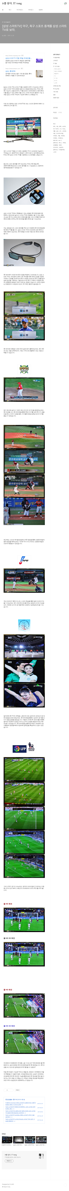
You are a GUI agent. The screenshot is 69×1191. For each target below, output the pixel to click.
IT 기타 (55, 78)
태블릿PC (56, 73)
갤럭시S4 (55, 142)
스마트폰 (55, 60)
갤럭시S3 (55, 149)
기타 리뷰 (55, 91)
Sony (64, 128)
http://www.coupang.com (12, 55)
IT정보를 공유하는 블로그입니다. (13, 1157)
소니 (61, 128)
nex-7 (59, 140)
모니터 (55, 80)
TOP (65, 1185)
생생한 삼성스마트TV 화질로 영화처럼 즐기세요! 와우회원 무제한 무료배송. (17, 61)
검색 (61, 3)
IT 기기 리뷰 (9, 1099)
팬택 (60, 126)
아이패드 (55, 138)
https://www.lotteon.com (12, 68)
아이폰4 (63, 135)
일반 (54, 94)
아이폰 (64, 142)
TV (13, 1099)
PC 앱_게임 (56, 89)
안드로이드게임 (59, 133)
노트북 (55, 83)
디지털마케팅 (56, 57)
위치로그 (30, 10)
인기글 (60, 112)
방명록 (41, 10)
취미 (54, 126)
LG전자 (64, 126)
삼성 (57, 131)
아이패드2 (60, 138)
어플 (59, 135)
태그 (10, 10)
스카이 (54, 152)
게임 (54, 133)
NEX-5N (55, 140)
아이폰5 (55, 135)
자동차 (60, 145)
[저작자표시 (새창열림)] (22, 1090)
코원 (57, 126)
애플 (54, 131)
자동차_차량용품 (58, 71)
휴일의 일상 (56, 97)
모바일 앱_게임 (57, 86)
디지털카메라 (62, 149)
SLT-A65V (56, 128)
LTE (60, 131)
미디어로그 (20, 10)
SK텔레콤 (55, 145)
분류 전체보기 (56, 54)
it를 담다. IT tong (12, 3)
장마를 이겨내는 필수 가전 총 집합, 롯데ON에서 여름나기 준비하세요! (18, 74)
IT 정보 (55, 63)
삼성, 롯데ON (10, 71)
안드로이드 (55, 147)
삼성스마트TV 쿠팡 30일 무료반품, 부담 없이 (18, 58)
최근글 (55, 112)
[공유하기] (9, 1090)
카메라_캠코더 (57, 69)
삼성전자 (61, 147)
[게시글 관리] (11, 1090)
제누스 (60, 142)
